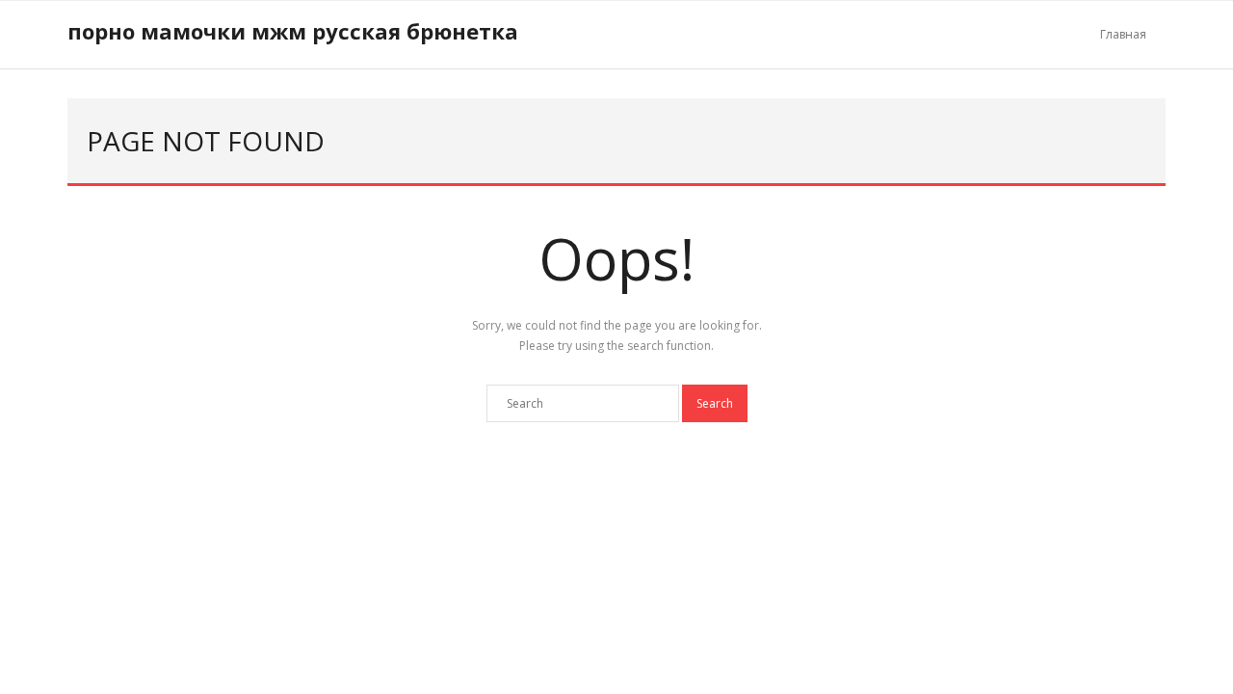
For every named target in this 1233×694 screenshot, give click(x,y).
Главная (1123, 34)
